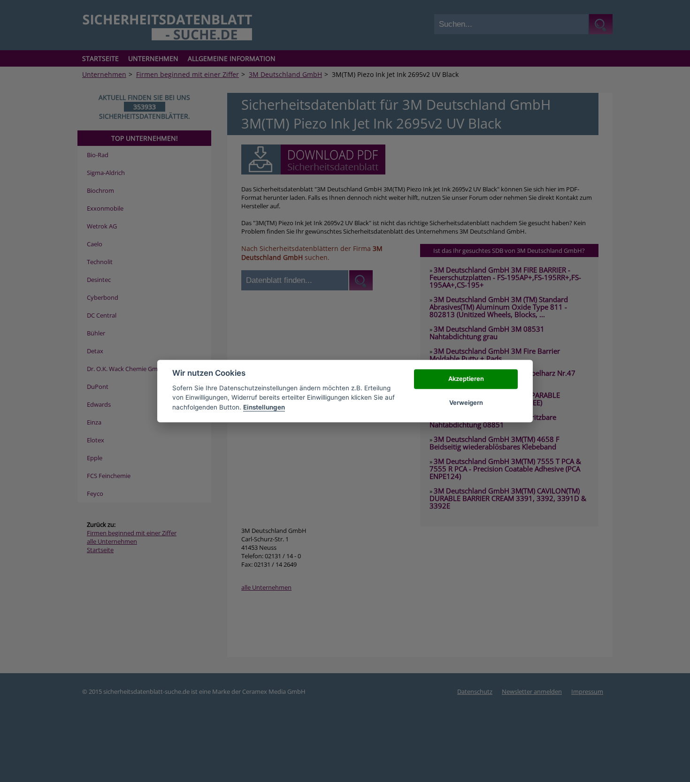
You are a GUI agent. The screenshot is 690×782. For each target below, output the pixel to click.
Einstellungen (264, 407)
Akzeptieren (466, 379)
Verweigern (466, 402)
